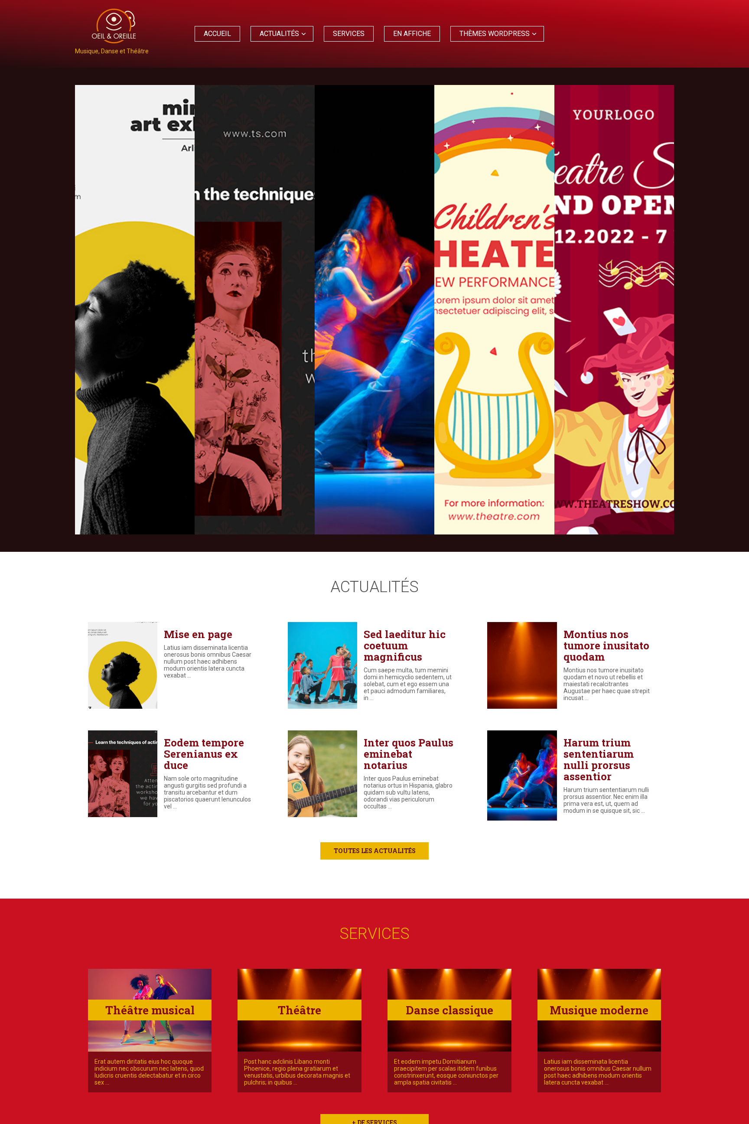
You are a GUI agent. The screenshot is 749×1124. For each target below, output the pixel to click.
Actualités (279, 33)
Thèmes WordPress (494, 33)
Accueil (217, 33)
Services (349, 33)
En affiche (412, 33)
